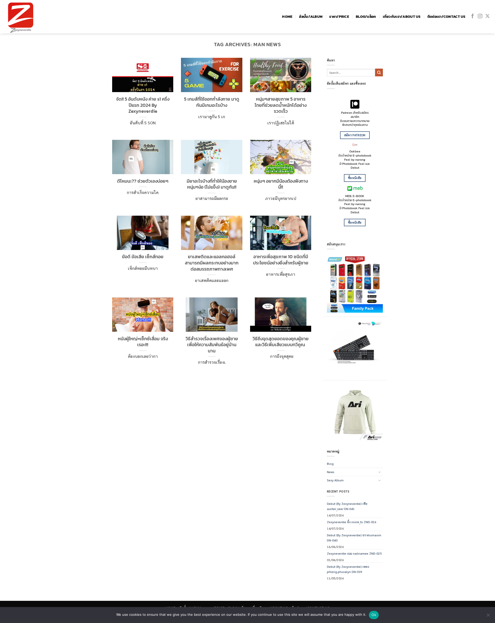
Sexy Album (335, 480)
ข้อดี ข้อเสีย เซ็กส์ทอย (142, 257)
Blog (330, 464)
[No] (488, 616)
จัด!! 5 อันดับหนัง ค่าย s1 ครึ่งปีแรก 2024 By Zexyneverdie (142, 105)
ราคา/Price (339, 16)
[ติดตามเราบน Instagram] (480, 16)
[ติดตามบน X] (487, 16)
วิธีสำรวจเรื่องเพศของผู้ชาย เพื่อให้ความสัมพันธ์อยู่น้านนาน (212, 345)
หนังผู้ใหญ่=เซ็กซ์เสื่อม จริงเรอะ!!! (143, 342)
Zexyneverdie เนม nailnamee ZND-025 (354, 553)
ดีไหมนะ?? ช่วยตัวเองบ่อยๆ (142, 181)
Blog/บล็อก (366, 16)
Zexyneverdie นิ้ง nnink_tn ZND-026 (351, 522)
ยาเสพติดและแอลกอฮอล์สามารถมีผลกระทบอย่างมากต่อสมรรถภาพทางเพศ (211, 263)
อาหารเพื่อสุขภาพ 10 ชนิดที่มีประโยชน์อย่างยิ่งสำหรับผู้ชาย (280, 260)
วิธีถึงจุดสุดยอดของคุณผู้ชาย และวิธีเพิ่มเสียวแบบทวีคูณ (281, 342)
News (330, 472)
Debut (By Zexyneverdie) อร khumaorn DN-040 (354, 537)
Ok (374, 615)
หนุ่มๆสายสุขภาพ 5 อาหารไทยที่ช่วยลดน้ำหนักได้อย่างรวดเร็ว (281, 105)
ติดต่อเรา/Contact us (446, 16)
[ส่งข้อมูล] (379, 72)
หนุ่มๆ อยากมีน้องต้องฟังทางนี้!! (281, 184)
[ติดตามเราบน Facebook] (472, 16)
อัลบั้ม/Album (311, 16)
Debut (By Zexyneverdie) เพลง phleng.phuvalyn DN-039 (348, 568)
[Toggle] (380, 472)
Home (287, 16)
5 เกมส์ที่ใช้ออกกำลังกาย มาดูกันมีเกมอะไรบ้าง (211, 102)
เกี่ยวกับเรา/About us (402, 16)
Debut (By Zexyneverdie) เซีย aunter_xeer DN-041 (347, 506)
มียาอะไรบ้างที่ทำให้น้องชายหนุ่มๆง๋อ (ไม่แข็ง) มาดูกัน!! (212, 184)
